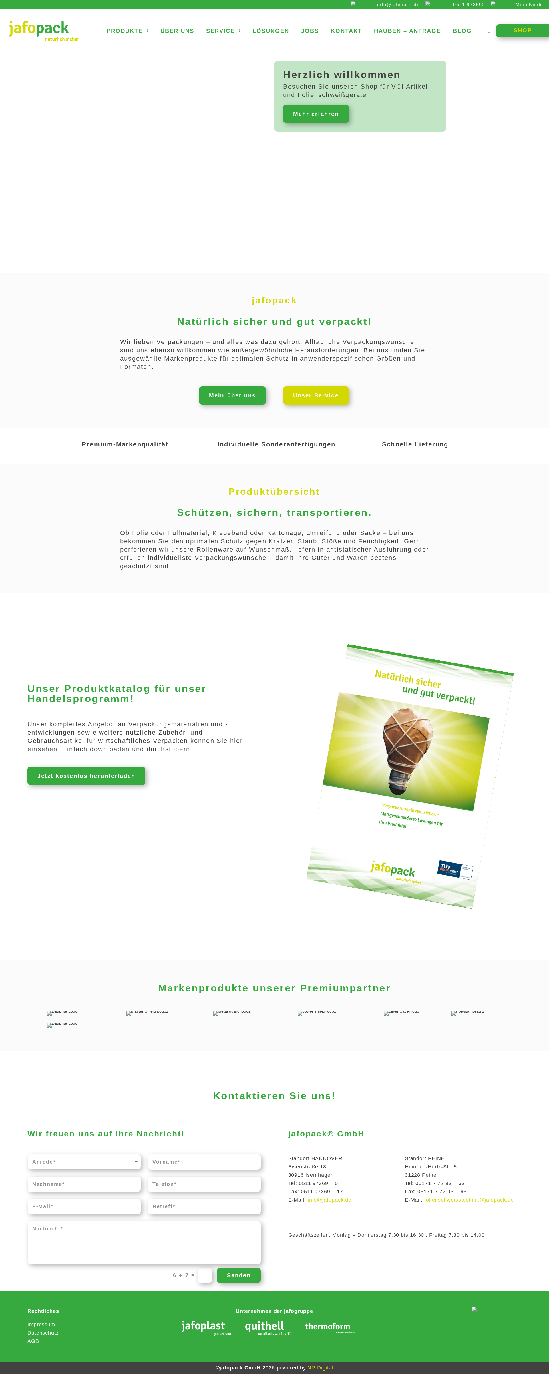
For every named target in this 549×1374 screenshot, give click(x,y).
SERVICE (220, 31)
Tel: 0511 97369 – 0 (313, 1183)
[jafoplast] (206, 1329)
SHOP (523, 30)
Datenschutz (43, 1333)
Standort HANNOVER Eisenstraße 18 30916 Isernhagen (315, 1167)
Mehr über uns (232, 395)
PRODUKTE (125, 31)
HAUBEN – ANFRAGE (407, 31)
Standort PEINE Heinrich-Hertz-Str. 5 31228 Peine (431, 1167)
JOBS (310, 31)
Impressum (41, 1324)
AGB (33, 1341)
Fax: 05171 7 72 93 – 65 (436, 1191)
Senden (239, 1275)
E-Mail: (320, 1200)
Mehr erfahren (316, 114)
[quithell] (268, 1329)
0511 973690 (469, 4)
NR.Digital (320, 1368)
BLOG (462, 31)
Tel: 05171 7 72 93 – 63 (435, 1183)
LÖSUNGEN (270, 31)
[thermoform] (330, 1329)
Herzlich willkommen (342, 74)
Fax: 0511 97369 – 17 (315, 1191)
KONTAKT (346, 31)
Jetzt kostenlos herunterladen (86, 776)
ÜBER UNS (177, 31)
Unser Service (316, 395)
